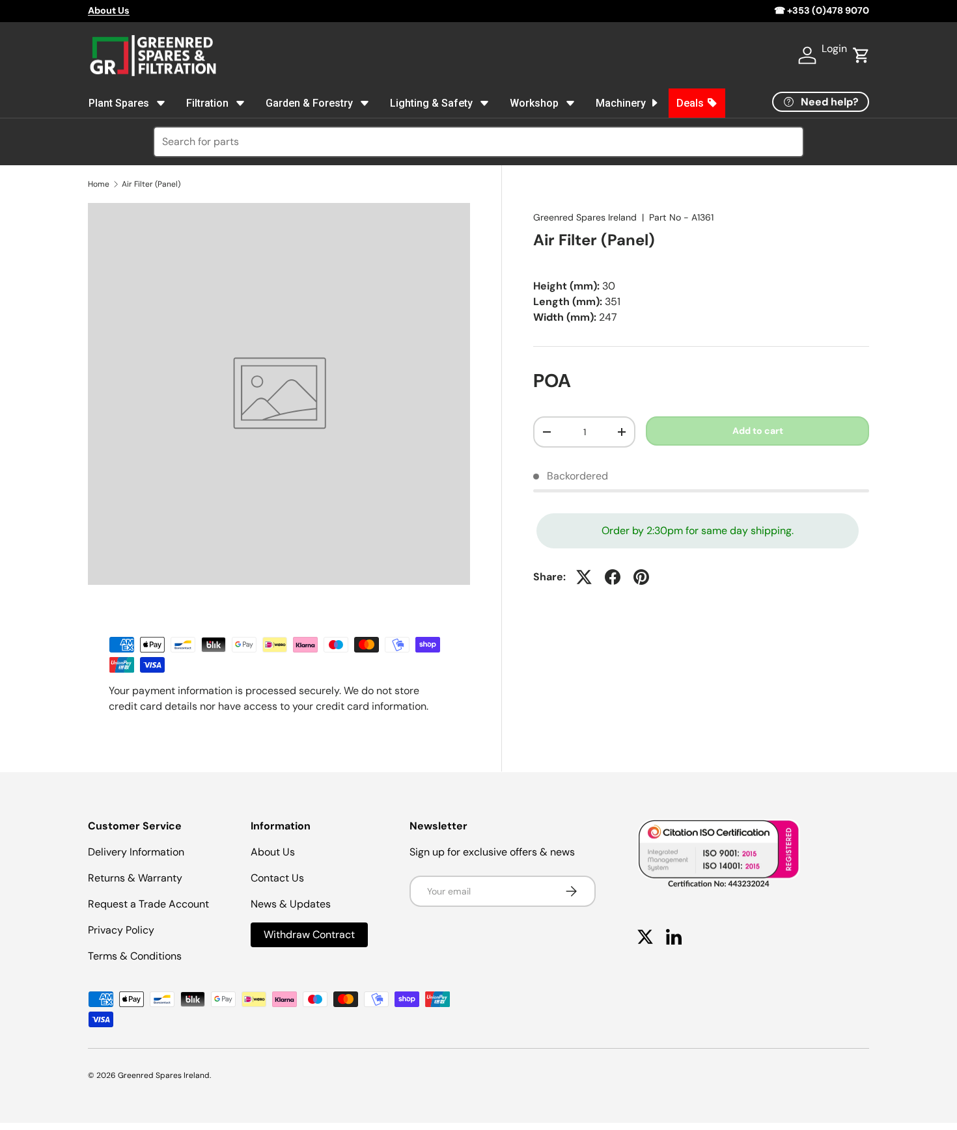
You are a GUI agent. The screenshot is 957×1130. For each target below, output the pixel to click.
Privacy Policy (121, 930)
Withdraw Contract (309, 934)
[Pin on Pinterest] (641, 577)
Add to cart (757, 431)
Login (834, 48)
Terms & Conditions (135, 956)
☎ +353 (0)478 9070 (821, 10)
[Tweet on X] (584, 577)
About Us (273, 852)
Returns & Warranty (135, 878)
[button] (861, 55)
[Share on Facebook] (612, 577)
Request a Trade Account (148, 904)
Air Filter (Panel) (151, 184)
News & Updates (291, 904)
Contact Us (277, 878)
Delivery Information (136, 852)
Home (98, 184)
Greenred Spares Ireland (585, 217)
